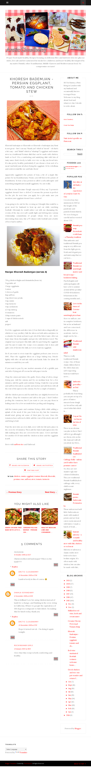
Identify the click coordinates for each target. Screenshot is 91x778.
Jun (69, 695)
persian (17, 479)
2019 (68, 587)
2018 (68, 590)
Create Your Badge (69, 125)
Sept (70, 685)
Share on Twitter (45, 465)
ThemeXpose (28, 763)
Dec (69, 604)
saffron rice (19, 444)
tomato (39, 479)
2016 (68, 597)
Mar (69, 705)
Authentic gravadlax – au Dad (77, 385)
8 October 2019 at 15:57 (22, 555)
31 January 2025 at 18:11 (22, 649)
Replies (15, 567)
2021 (68, 580)
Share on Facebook (20, 465)
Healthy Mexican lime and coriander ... (48, 530)
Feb (69, 708)
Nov (69, 607)
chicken (17, 476)
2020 (68, 584)
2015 (68, 601)
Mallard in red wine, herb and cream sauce (74, 614)
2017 (68, 594)
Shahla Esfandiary (24, 592)
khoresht (51, 476)
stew (33, 479)
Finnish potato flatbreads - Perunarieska (73, 500)
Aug (69, 688)
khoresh (44, 476)
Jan (69, 712)
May (70, 698)
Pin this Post (33, 470)
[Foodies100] (69, 168)
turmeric (46, 479)
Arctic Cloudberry (29, 572)
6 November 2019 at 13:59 (23, 596)
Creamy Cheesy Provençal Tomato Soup (74, 624)
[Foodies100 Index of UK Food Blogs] (73, 166)
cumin (23, 476)
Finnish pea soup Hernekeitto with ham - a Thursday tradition (73, 231)
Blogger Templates (10, 763)
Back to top (79, 764)
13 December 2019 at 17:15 (28, 625)
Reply (55, 564)
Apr (69, 702)
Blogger (78, 728)
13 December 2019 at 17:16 (28, 575)
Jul (69, 692)
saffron (28, 479)
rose (22, 479)
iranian (37, 476)
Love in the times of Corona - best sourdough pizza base (73, 309)
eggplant (30, 476)
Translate (23, 752)
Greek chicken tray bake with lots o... (13, 529)
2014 (68, 715)
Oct (69, 682)
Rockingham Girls (23, 645)
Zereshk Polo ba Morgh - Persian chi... (30, 530)
